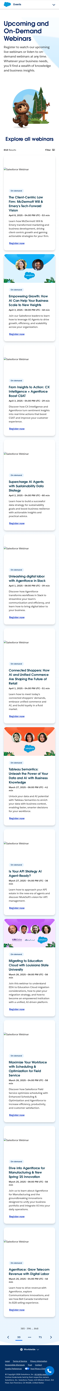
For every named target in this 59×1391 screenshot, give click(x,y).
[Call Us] (49, 1370)
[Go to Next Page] (51, 1337)
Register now (17, 243)
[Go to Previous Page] (8, 1337)
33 (18, 1337)
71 (40, 1337)
